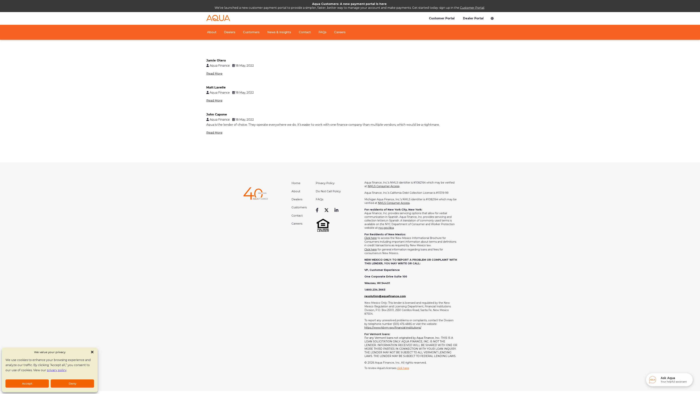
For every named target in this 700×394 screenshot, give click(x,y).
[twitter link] (326, 210)
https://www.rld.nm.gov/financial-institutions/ (392, 327)
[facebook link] (317, 210)
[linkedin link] (336, 210)
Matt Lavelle (216, 87)
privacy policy (56, 370)
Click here (370, 238)
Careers (340, 32)
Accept (27, 383)
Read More (214, 73)
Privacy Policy (325, 183)
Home (295, 183)
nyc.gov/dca (386, 227)
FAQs (322, 32)
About (211, 32)
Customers (251, 32)
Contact (305, 32)
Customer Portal (472, 7)
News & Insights (279, 32)
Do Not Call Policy (328, 191)
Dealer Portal (473, 18)
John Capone (216, 114)
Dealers (229, 32)
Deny (72, 383)
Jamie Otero (216, 60)
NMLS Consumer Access (383, 186)
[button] (92, 352)
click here (403, 368)
